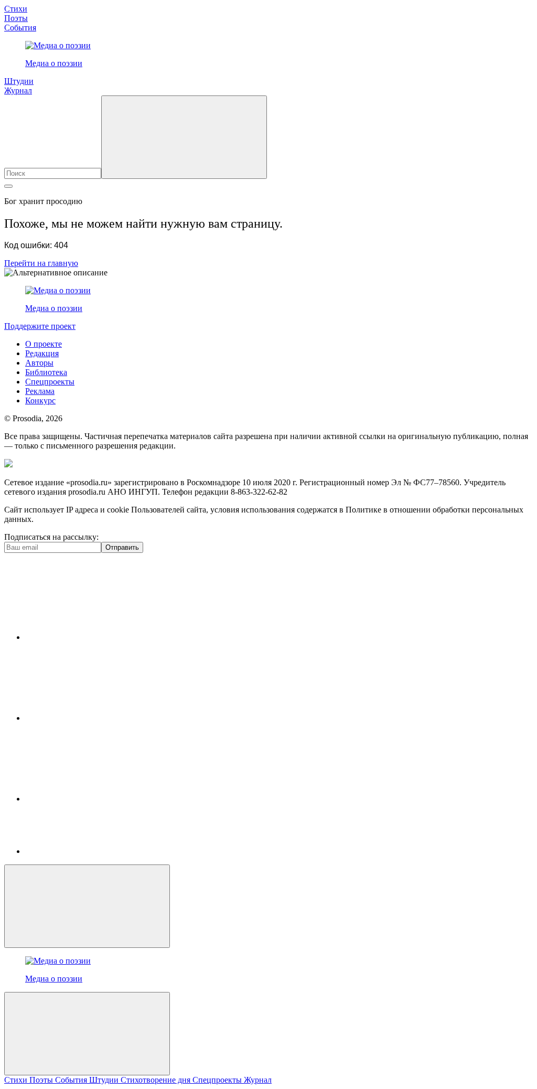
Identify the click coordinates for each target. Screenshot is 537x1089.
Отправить (122, 547)
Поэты (16, 18)
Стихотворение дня (156, 1079)
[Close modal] (87, 906)
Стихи (15, 8)
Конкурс (40, 400)
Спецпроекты (49, 381)
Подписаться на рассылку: (51, 536)
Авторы (39, 362)
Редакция (42, 353)
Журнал (18, 90)
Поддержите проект (40, 326)
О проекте (43, 343)
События (20, 27)
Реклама (40, 391)
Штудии (19, 81)
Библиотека (46, 372)
